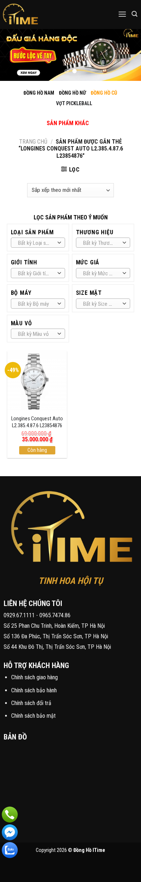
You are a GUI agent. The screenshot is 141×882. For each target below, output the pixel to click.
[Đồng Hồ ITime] (43, 14)
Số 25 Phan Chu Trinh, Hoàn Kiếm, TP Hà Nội (54, 625)
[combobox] (38, 243)
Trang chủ (33, 141)
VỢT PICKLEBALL (74, 103)
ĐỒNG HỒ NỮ (72, 93)
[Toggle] (61, 115)
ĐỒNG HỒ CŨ (104, 93)
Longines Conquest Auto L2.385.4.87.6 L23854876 (37, 422)
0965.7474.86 (54, 615)
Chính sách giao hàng (34, 677)
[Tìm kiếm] (134, 14)
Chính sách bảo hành (34, 690)
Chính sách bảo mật (33, 715)
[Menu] (122, 14)
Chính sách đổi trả (31, 703)
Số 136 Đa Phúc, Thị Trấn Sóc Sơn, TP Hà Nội (56, 636)
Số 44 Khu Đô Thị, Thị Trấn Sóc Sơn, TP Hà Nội (57, 646)
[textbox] (36, 243)
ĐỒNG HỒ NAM (39, 93)
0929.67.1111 (19, 615)
